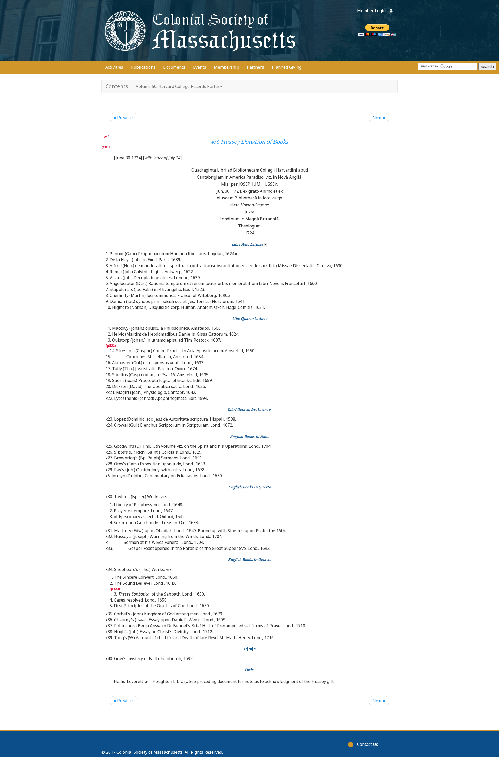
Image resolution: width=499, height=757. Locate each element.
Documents (174, 67)
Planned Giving (286, 67)
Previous (124, 117)
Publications (143, 67)
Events (199, 67)
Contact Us (367, 744)
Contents (117, 86)
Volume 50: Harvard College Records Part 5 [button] (178, 86)
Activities (114, 67)
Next (378, 117)
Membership (226, 67)
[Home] (198, 30)
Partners (255, 67)
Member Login (371, 11)
